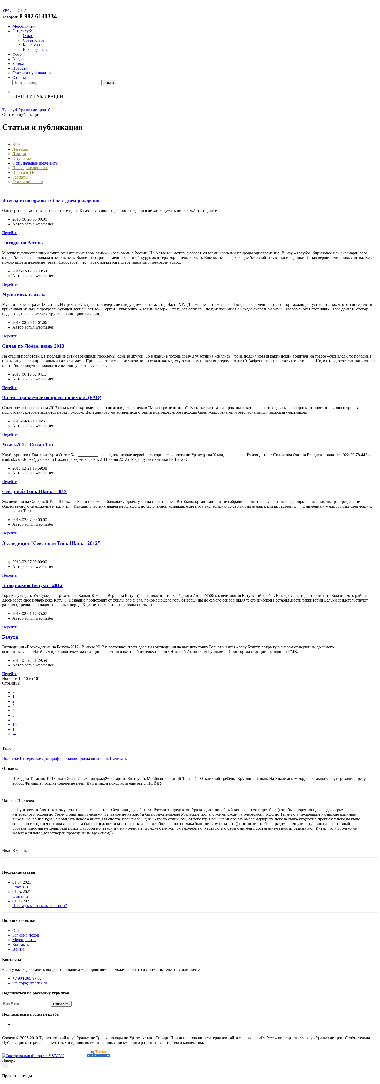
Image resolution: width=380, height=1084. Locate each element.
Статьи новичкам (27, 182)
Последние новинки (30, 168)
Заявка (18, 63)
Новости (20, 68)
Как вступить (35, 49)
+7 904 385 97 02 (27, 978)
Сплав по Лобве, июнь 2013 (33, 346)
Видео (18, 59)
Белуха (10, 637)
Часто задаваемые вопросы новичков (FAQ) (51, 397)
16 (14, 724)
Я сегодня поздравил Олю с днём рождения (51, 200)
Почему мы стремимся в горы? (39, 905)
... (14, 720)
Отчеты (19, 77)
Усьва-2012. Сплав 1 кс (28, 444)
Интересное (30, 758)
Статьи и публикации (31, 73)
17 (14, 729)
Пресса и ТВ (23, 172)
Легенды (20, 149)
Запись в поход (25, 935)
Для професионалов (60, 758)
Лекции (19, 154)
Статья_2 (20, 896)
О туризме (21, 158)
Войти (18, 949)
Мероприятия (24, 26)
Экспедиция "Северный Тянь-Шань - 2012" (51, 543)
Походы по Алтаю (22, 243)
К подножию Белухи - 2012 (32, 585)
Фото (17, 54)
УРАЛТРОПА (14, 10)
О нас (28, 35)
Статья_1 (20, 887)
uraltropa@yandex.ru (29, 983)
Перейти (9, 233)
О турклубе (22, 31)
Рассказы (20, 177)
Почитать (118, 758)
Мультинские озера (24, 294)
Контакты (31, 45)
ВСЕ (16, 144)
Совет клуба (33, 40)
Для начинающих (93, 758)
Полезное (10, 758)
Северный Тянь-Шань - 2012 (34, 491)
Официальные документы (35, 163)
